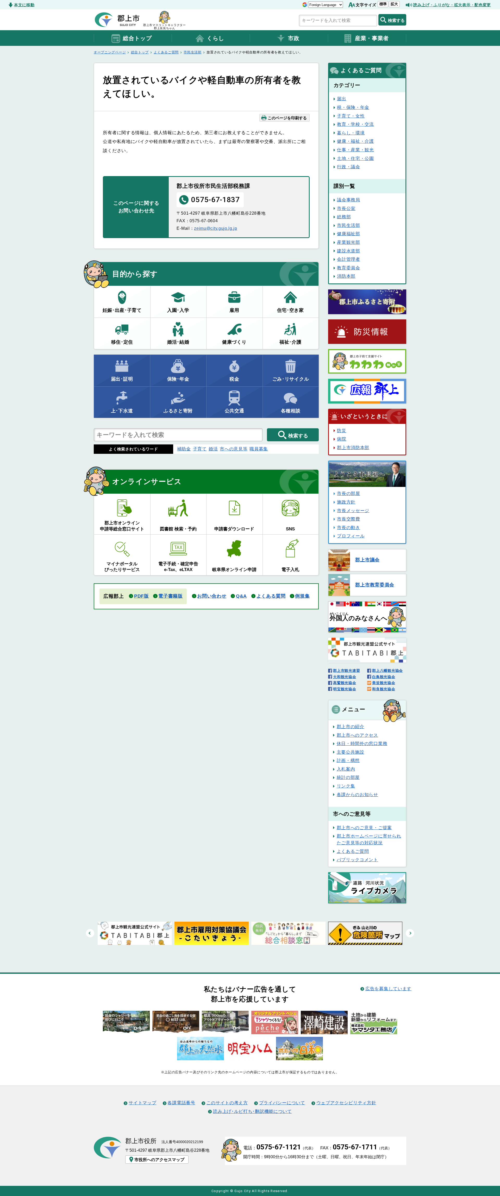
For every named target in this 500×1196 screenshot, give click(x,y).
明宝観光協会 (344, 689)
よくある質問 (271, 596)
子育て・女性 (351, 116)
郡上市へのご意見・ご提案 (364, 827)
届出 (341, 98)
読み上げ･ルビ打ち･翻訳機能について (252, 1111)
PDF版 (141, 596)
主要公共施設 (350, 752)
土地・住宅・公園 (355, 158)
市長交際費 (348, 519)
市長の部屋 (348, 493)
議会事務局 (348, 199)
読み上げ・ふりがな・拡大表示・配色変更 (452, 5)
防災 (341, 430)
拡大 (394, 4)
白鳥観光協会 (383, 677)
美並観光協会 (383, 683)
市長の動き (348, 527)
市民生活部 (192, 52)
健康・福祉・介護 (355, 141)
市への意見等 (233, 448)
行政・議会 (348, 166)
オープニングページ (110, 52)
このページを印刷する (287, 118)
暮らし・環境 (351, 132)
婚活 (213, 448)
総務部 (344, 216)
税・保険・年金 (353, 107)
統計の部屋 (348, 777)
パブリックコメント (357, 859)
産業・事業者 (372, 38)
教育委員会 (348, 267)
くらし (215, 38)
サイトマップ (142, 1102)
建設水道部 (348, 250)
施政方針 (346, 502)
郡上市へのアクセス (357, 735)
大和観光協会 (344, 677)
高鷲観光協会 (344, 683)
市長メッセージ (353, 510)
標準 (383, 4)
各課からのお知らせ (357, 794)
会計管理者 (348, 259)
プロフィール (351, 535)
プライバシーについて (282, 1102)
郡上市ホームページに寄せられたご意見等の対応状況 (369, 839)
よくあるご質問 (166, 52)
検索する (396, 20)
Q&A (241, 596)
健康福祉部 (348, 233)
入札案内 (346, 769)
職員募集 (258, 448)
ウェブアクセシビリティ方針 (346, 1102)
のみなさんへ (359, 617)
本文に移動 (24, 5)
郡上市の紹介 (350, 726)
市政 (293, 38)
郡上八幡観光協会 (387, 670)
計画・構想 (348, 760)
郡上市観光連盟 (346, 670)
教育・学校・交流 (355, 124)
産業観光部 (348, 242)
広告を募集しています (388, 988)
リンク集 (346, 786)
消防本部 (346, 276)
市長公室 (346, 208)
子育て (200, 448)
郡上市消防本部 (353, 447)
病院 (341, 439)
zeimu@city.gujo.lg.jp (215, 228)
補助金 (184, 448)
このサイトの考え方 (227, 1102)
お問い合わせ (211, 596)
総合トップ (137, 38)
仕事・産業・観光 (355, 149)
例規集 (302, 596)
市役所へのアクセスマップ (159, 1159)
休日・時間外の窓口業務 (362, 743)
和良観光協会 (383, 689)
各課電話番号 (181, 1102)
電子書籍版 (170, 596)
